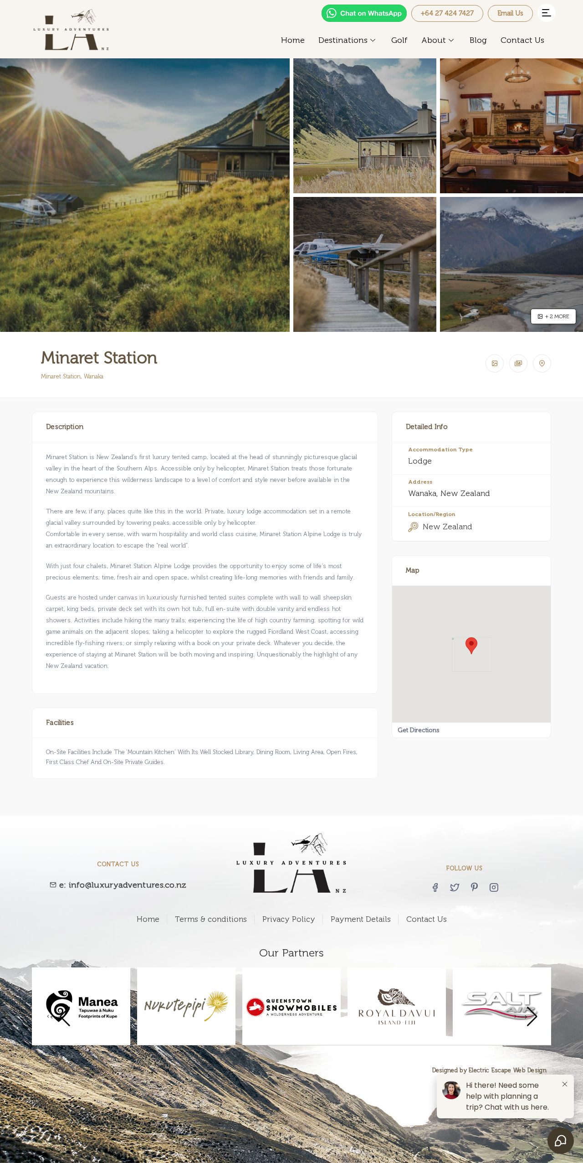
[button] (546, 13)
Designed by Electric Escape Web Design (489, 1070)
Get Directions (419, 730)
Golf (399, 40)
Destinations (343, 40)
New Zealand (447, 526)
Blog (478, 40)
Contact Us (522, 40)
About (433, 40)
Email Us (510, 13)
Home (293, 40)
